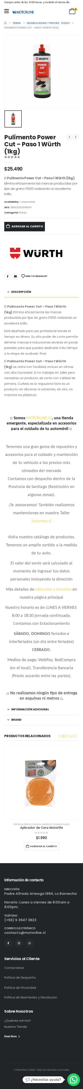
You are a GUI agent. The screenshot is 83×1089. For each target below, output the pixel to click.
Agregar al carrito (27, 226)
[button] (60, 736)
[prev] (69, 137)
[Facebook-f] (8, 943)
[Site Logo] (23, 12)
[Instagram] (19, 943)
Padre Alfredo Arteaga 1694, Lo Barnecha (40, 893)
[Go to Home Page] (5, 23)
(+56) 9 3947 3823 (20, 920)
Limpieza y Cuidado (52, 824)
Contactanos (14, 968)
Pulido (22, 212)
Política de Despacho (20, 977)
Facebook (7, 276)
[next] (76, 137)
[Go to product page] (41, 782)
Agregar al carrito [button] (43, 846)
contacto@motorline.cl (25, 932)
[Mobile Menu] (6, 11)
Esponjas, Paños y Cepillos (27, 824)
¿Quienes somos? (17, 1020)
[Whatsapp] (30, 943)
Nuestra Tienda (15, 1027)
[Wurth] (36, 253)
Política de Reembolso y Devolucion (30, 997)
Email (15, 276)
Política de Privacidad (20, 988)
